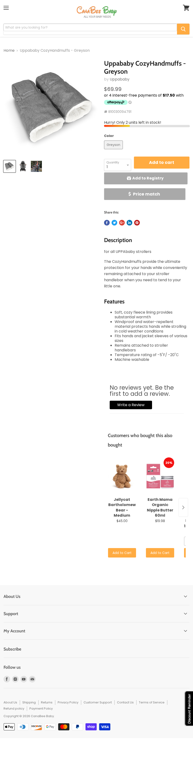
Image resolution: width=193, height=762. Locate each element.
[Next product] (183, 507)
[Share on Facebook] (107, 223)
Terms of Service (152, 702)
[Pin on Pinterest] (137, 223)
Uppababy (119, 79)
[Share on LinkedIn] (129, 223)
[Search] (183, 29)
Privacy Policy (68, 702)
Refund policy (14, 708)
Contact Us (125, 702)
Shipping (29, 702)
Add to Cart (122, 552)
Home (9, 50)
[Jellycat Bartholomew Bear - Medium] (122, 476)
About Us (10, 702)
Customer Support (98, 702)
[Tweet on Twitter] (114, 223)
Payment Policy (41, 708)
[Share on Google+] (122, 223)
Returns (46, 702)
